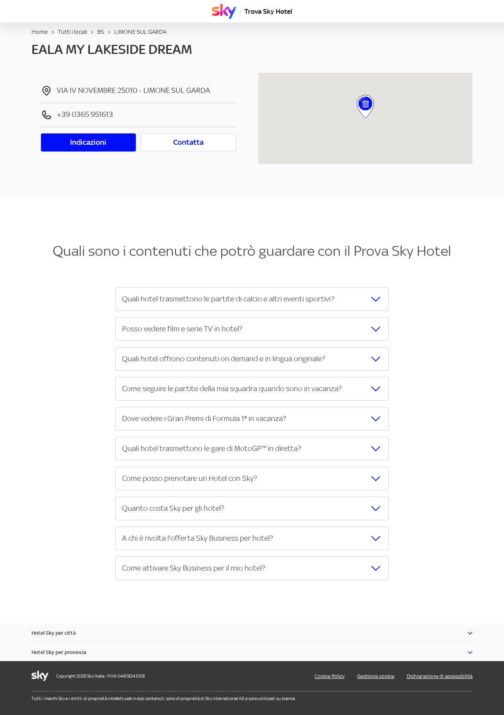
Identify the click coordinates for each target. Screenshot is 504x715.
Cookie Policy (330, 676)
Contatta (188, 142)
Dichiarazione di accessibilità (439, 676)
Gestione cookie (375, 676)
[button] (252, 299)
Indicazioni (88, 142)
